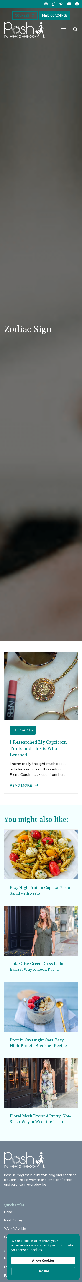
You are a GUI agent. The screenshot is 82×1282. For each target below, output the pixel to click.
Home (8, 1212)
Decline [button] (43, 1271)
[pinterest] (61, 4)
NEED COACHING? (54, 15)
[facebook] (77, 4)
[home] (27, 30)
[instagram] (46, 4)
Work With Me (15, 1229)
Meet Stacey (13, 1220)
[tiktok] (54, 4)
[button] (63, 30)
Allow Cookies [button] (43, 1260)
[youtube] (69, 4)
